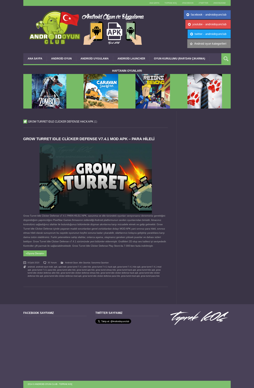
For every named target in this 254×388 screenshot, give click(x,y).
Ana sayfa (154, 3)
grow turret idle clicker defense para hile (101, 276)
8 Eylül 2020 (33, 262)
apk (55, 267)
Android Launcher (131, 58)
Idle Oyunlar (84, 262)
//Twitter (203, 3)
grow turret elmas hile (106, 270)
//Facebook (188, 3)
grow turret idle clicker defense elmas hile (80, 273)
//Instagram (219, 3)
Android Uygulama (95, 58)
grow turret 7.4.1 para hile (44, 270)
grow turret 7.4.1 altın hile (79, 267)
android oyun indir (44, 267)
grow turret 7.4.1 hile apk (128, 267)
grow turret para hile (150, 276)
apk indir (62, 267)
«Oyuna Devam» (35, 253)
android (31, 267)
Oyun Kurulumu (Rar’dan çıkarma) (179, 58)
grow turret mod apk (130, 276)
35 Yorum (52, 262)
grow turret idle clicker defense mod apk (63, 276)
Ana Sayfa (35, 58)
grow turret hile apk (146, 270)
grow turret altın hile (66, 270)
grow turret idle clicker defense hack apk (119, 273)
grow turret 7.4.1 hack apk (104, 267)
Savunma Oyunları (100, 262)
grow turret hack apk (126, 270)
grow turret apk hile (86, 270)
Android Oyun (61, 58)
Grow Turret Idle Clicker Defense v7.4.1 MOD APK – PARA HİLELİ (88, 139)
